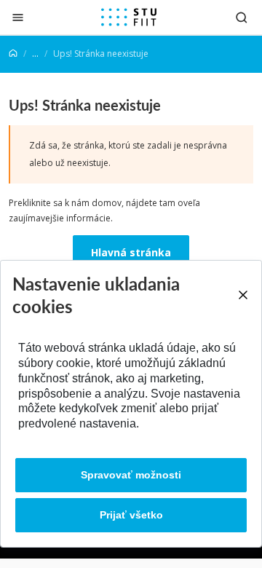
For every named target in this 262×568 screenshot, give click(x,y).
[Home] (13, 53)
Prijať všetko (131, 515)
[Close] (243, 295)
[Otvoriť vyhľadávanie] (241, 17)
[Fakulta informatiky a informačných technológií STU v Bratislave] (128, 17)
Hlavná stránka (131, 252)
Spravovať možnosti (131, 475)
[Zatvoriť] (18, 17)
